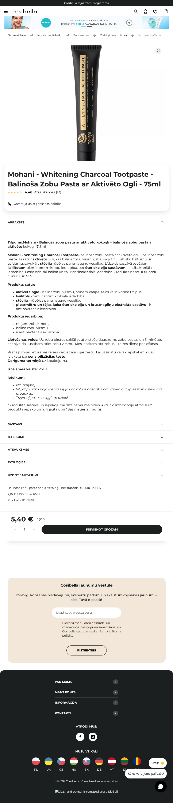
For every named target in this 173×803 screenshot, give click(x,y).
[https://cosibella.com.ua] (48, 761)
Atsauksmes (42, 192)
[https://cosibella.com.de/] (112, 761)
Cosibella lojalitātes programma (86, 3)
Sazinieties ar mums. (85, 409)
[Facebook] (80, 737)
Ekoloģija (17, 462)
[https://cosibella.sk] (86, 761)
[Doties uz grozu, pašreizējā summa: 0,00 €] (166, 11)
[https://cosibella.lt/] (124, 761)
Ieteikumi (16, 437)
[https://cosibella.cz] (61, 761)
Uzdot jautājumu (23, 475)
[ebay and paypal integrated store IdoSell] (86, 791)
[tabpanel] (86, 22)
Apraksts (16, 222)
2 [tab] (88, 27)
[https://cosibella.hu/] (74, 761)
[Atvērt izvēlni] (5, 11)
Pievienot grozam (102, 529)
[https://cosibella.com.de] (99, 761)
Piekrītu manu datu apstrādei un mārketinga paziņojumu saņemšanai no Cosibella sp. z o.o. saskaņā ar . (91, 629)
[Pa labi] (170, 3)
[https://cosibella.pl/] (36, 761)
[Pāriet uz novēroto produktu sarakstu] (155, 11)
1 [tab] (81, 27)
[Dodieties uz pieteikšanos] (145, 11)
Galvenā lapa (17, 35)
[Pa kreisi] (3, 3)
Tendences (81, 35)
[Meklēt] (135, 11)
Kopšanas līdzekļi (49, 35)
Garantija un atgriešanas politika (37, 204)
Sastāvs (15, 424)
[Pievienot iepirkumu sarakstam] (158, 51)
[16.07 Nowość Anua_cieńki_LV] (86, 22)
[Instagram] (93, 737)
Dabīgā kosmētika (113, 35)
